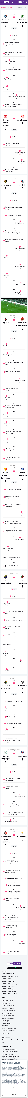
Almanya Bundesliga (8, 1018)
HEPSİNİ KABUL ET (14, 1087)
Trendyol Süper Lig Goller (9, 1049)
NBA (3, 1042)
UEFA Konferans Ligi (8, 1016)
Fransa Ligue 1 (6, 1021)
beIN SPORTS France (8, 979)
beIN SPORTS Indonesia (9, 991)
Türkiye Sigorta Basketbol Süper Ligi (12, 1040)
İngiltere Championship (9, 1028)
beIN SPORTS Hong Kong (9, 984)
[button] (9, 2)
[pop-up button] (22, 310)
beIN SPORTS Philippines (9, 989)
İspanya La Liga (6, 1023)
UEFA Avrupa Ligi (7, 1013)
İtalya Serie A (5, 1026)
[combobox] (8, 7)
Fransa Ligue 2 (6, 1033)
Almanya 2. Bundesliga (8, 1031)
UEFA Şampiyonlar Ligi (8, 1011)
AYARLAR (14, 1094)
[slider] (14, 308)
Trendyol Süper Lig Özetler (10, 1052)
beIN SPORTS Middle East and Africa (12, 994)
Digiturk (4, 971)
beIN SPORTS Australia (8, 981)
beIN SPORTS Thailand (8, 986)
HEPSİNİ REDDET (14, 1091)
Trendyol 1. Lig (6, 1003)
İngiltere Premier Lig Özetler (10, 1057)
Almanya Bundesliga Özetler (10, 1059)
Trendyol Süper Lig (7, 1001)
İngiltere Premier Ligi (8, 1008)
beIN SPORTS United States (10, 976)
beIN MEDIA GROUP (8, 974)
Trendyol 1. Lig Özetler (8, 1054)
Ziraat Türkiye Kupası (8, 1006)
